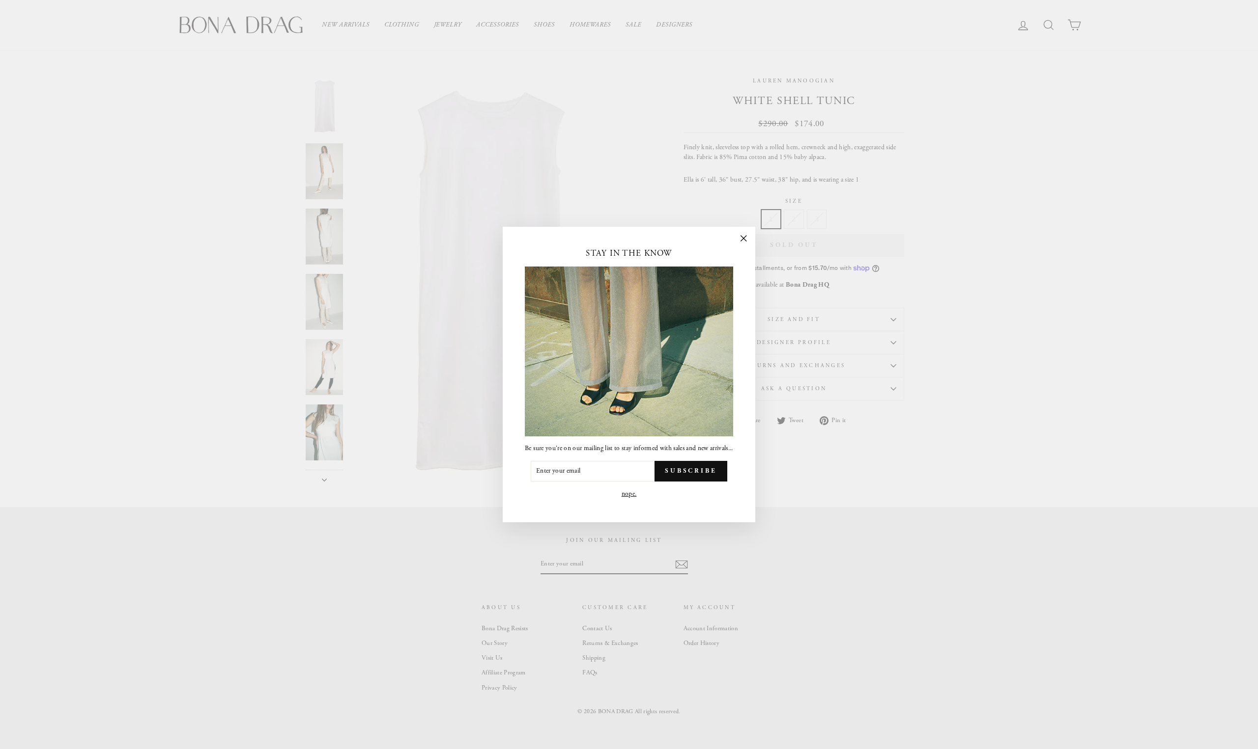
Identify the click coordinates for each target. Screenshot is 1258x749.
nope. (629, 494)
